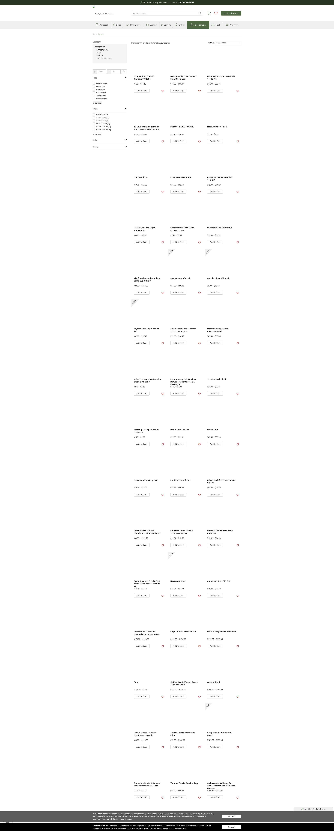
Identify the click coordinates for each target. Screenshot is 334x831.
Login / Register (231, 13)
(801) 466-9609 (186, 2)
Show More (97, 103)
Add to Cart (141, 90)
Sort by (211, 43)
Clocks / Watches (104, 58)
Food (99, 53)
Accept (231, 816)
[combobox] (228, 43)
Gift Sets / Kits (102, 50)
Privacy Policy (180, 828)
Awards (100, 56)
